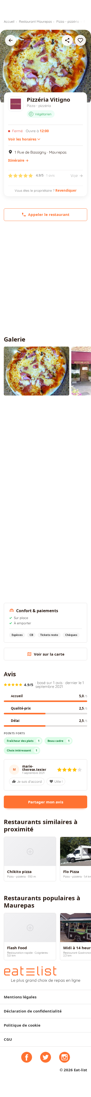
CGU (8, 1039)
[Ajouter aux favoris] (80, 40)
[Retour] (10, 40)
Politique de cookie (22, 1025)
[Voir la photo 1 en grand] (36, 371)
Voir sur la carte (49, 654)
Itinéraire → (18, 160)
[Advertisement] (45, 278)
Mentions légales (20, 997)
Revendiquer (66, 190)
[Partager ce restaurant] (67, 40)
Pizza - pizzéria (67, 21)
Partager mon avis (45, 802)
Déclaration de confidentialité (33, 1011)
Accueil (9, 21)
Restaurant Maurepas (35, 21)
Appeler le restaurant (49, 214)
